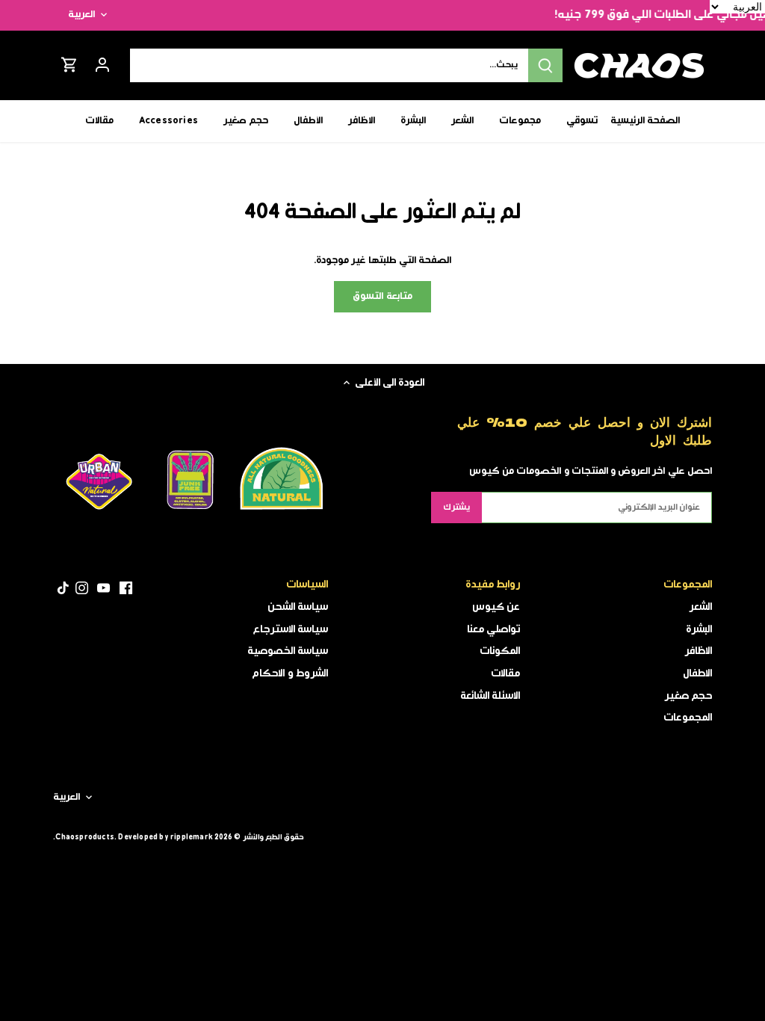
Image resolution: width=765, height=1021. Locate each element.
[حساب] (102, 65)
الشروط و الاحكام (289, 673)
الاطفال (697, 673)
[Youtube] (103, 588)
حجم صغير (688, 696)
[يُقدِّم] (545, 65)
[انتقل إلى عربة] (69, 65)
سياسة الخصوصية (287, 651)
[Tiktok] (63, 588)
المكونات (500, 651)
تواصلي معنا (493, 629)
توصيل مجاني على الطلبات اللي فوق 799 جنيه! (648, 15)
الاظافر (698, 651)
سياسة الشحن (297, 607)
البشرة (699, 629)
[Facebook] (126, 588)
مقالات (505, 673)
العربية (81, 14)
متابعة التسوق (382, 296)
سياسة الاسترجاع (290, 629)
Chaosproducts (84, 837)
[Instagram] (81, 588)
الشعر (700, 607)
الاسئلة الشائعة (490, 696)
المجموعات (687, 718)
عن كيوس (496, 607)
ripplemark (191, 837)
